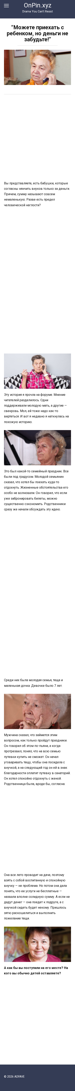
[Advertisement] (37, 138)
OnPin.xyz (37, 5)
